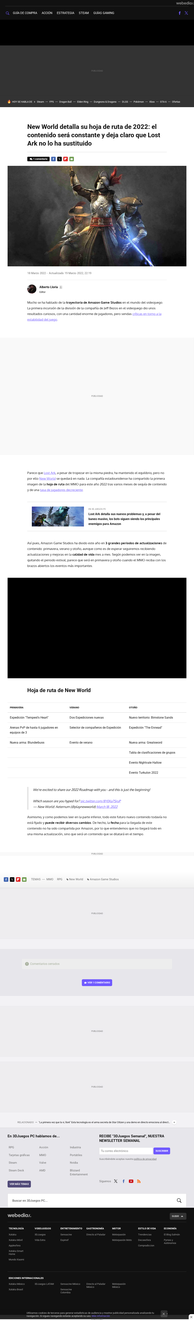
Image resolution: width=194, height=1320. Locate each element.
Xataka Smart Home (16, 1252)
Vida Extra (40, 1240)
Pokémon (139, 101)
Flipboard (65, 159)
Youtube (131, 1181)
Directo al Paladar (95, 1234)
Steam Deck (16, 1170)
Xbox (152, 101)
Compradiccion (146, 1245)
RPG (59, 879)
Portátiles (76, 1155)
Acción (47, 13)
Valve (42, 1162)
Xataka (12, 1234)
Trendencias (145, 1234)
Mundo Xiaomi (16, 1259)
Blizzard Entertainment (79, 1172)
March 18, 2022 (106, 807)
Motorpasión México (119, 1285)
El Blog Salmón (172, 1234)
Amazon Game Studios (104, 879)
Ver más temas (19, 1184)
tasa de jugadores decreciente (61, 490)
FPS (51, 101)
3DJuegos (40, 1234)
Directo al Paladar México (95, 1285)
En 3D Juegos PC (97, 509)
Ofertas (176, 101)
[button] (50, 287)
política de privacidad (145, 1159)
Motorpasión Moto (122, 1240)
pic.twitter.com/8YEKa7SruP (101, 801)
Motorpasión (119, 1234)
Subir (175, 1216)
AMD (42, 1170)
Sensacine (66, 1234)
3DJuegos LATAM (44, 1284)
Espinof (64, 1240)
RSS (139, 1181)
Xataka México (17, 1284)
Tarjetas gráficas (19, 1155)
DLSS (125, 101)
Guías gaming (103, 13)
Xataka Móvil (16, 1240)
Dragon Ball (65, 101)
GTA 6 (163, 101)
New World (47, 478)
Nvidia (74, 1162)
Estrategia (65, 13)
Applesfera (14, 1245)
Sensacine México (70, 1284)
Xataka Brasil (16, 1289)
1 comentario (40, 158)
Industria (75, 1147)
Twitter (186, 13)
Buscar (179, 1200)
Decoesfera (144, 1240)
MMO (49, 879)
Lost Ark (50, 473)
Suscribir (162, 1150)
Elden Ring (82, 101)
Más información (101, 1316)
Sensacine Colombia (66, 1291)
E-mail (71, 159)
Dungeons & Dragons (105, 101)
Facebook (179, 13)
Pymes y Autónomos (170, 1241)
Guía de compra (25, 13)
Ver (99, 982)
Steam (84, 13)
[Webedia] (185, 3)
